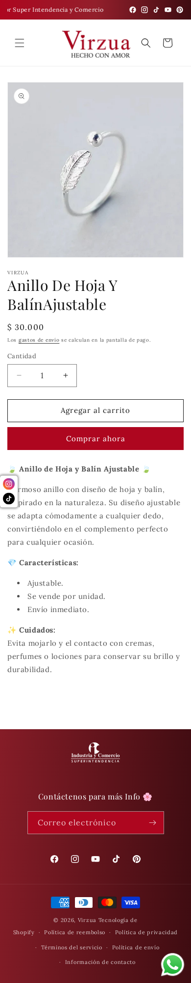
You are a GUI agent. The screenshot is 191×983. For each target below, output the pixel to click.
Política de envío (136, 947)
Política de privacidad (146, 932)
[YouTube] (168, 10)
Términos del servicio (71, 947)
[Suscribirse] (153, 822)
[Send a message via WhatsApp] (172, 964)
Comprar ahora (95, 438)
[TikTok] (156, 10)
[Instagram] (144, 10)
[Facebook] (133, 10)
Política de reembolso (74, 932)
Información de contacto (100, 962)
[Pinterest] (180, 10)
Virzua (87, 920)
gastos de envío (39, 340)
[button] (19, 43)
